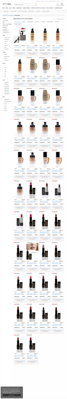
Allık (3, 22)
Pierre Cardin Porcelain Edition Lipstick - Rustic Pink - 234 (57, 263)
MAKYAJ (14, 8)
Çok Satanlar (6, 11)
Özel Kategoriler (10, 15)
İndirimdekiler (31, 11)
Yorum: (23, 45)
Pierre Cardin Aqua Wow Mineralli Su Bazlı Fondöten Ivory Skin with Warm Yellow (19, 140)
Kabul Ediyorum (12, 395)
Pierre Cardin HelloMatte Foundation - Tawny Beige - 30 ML (19, 171)
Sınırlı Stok (38, 11)
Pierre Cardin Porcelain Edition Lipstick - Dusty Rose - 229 (56, 233)
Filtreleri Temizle (17, 21)
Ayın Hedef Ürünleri (46, 11)
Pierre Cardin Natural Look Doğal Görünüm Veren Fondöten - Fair (32, 78)
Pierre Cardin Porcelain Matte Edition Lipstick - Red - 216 (19, 233)
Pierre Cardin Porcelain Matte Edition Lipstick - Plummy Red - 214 (56, 202)
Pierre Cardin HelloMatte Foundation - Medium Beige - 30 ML (32, 109)
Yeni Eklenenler (13, 11)
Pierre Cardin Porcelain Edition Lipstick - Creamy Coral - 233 (32, 263)
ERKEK (7, 8)
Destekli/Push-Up (6, 32)
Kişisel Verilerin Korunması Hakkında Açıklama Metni (11, 392)
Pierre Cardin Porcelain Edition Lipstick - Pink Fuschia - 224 (31, 202)
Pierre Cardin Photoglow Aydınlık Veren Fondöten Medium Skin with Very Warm (44, 172)
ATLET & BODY (5, 20)
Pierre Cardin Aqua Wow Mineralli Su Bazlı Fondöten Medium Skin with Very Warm (32, 141)
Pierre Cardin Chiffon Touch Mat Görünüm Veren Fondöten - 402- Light (45, 48)
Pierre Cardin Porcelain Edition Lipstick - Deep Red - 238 (32, 356)
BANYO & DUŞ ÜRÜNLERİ (7, 24)
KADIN (3, 8)
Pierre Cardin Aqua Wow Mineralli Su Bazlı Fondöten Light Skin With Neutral (32, 171)
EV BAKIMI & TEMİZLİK (26, 8)
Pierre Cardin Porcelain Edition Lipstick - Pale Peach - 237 (32, 294)
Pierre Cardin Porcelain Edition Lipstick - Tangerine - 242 (19, 325)
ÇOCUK (10, 8)
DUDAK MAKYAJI (6, 30)
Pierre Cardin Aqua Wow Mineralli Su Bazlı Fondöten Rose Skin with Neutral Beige (57, 141)
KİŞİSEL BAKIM (18, 8)
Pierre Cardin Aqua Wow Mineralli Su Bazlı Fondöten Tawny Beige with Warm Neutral (19, 202)
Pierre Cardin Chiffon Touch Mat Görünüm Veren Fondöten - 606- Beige (57, 48)
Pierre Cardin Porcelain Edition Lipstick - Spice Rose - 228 (44, 263)
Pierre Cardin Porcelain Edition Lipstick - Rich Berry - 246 (57, 325)
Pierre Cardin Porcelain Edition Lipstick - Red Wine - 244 (45, 325)
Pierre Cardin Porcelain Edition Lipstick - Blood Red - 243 (32, 325)
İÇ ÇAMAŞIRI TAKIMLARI (58, 8)
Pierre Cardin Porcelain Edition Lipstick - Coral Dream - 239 (56, 294)
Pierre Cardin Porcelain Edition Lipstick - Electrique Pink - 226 (32, 233)
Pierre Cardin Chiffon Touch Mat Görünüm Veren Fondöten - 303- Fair (32, 48)
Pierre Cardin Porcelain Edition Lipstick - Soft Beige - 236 (19, 294)
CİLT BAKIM (5, 29)
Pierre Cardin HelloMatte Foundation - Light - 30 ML (57, 78)
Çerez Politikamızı (6, 391)
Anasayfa (4, 15)
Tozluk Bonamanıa (17, 47)
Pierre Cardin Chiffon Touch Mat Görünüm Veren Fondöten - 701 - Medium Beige (19, 79)
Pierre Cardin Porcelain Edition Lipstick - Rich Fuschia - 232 (18, 263)
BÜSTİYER (4, 27)
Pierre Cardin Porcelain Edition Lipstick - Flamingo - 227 (45, 233)
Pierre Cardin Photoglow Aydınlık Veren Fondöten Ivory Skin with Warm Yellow (57, 171)
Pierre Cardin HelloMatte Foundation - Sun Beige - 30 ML (57, 109)
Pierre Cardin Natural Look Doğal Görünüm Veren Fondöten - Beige (45, 109)
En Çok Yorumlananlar (22, 11)
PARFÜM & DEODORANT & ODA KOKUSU (38, 8)
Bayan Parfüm (5, 25)
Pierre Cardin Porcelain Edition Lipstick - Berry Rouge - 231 (44, 294)
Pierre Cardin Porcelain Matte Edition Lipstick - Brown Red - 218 (44, 202)
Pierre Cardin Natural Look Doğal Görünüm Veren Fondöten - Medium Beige (45, 78)
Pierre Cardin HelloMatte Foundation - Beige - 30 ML (19, 109)
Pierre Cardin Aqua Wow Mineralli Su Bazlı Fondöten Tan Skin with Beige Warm (45, 140)
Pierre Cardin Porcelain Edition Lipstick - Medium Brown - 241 (19, 356)
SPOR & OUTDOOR (49, 8)
